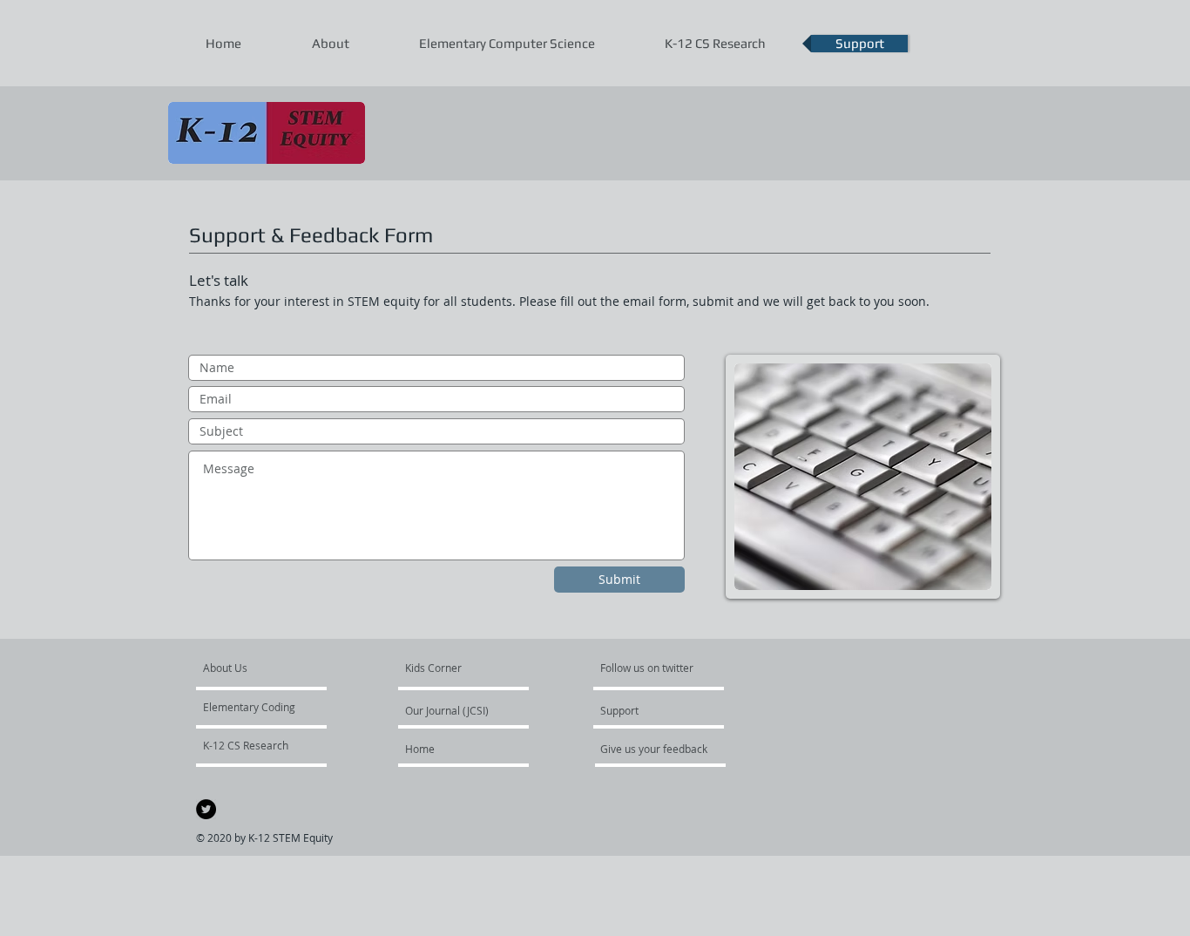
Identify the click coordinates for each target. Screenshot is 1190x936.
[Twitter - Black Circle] (206, 809)
